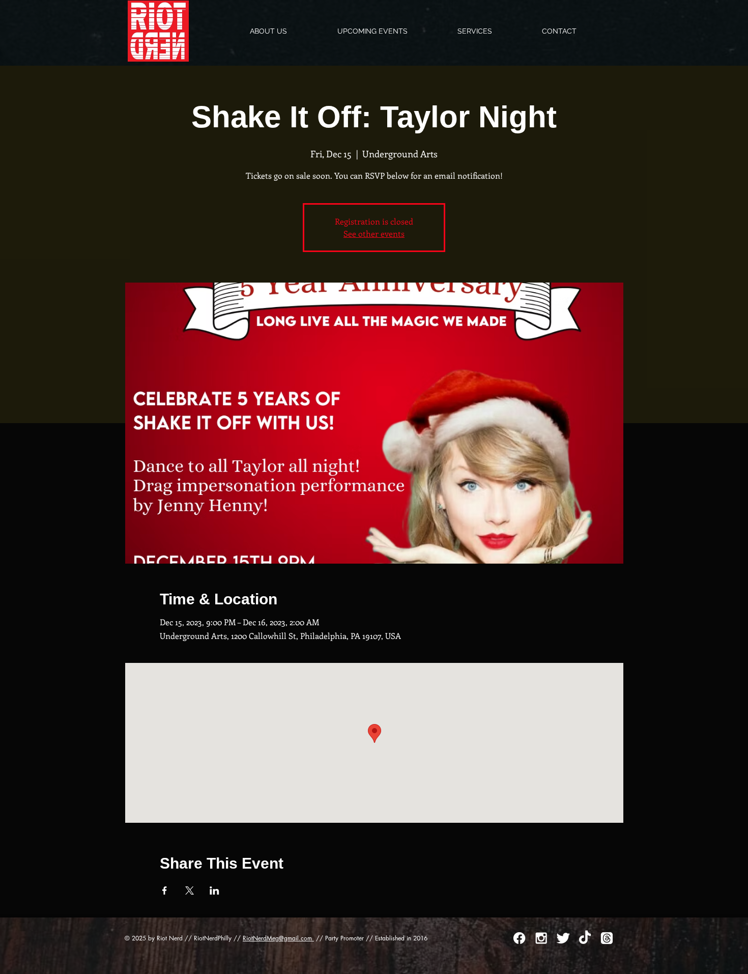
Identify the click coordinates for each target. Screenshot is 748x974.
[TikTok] (585, 938)
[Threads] (607, 938)
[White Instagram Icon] (541, 938)
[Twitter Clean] (563, 938)
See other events (374, 233)
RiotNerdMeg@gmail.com (278, 938)
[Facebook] (519, 938)
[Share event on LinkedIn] (214, 890)
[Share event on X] (189, 890)
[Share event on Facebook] (164, 890)
